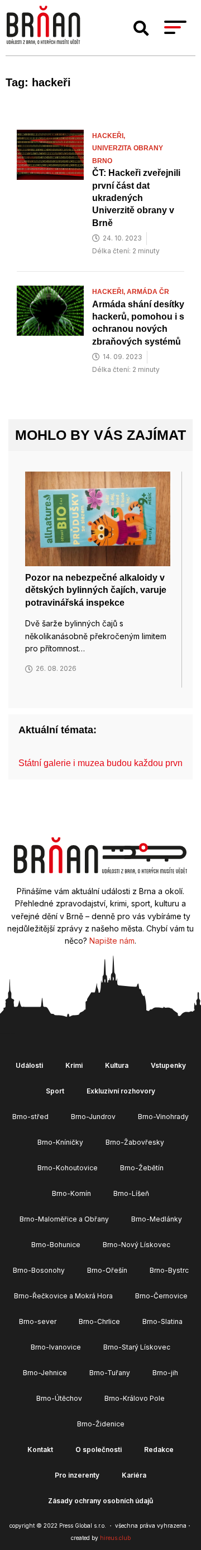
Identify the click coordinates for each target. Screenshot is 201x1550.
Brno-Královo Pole (134, 1398)
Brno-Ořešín (107, 1270)
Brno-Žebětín (142, 1168)
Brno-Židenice (101, 1424)
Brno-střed (30, 1116)
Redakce (159, 1449)
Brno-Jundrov (93, 1116)
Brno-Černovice (161, 1296)
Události (29, 1065)
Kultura (116, 1065)
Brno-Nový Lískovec (136, 1244)
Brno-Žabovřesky (135, 1142)
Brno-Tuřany (109, 1372)
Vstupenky (168, 1065)
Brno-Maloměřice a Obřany (64, 1219)
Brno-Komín (71, 1193)
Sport (55, 1091)
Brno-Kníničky (60, 1142)
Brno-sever (37, 1321)
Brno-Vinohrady (163, 1116)
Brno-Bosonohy (39, 1270)
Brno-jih (165, 1372)
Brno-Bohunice (55, 1244)
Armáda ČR (148, 292)
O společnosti (98, 1449)
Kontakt (40, 1449)
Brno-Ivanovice (56, 1347)
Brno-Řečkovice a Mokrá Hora (63, 1296)
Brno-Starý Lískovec (136, 1347)
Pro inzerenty (77, 1475)
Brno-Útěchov (59, 1398)
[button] (141, 28)
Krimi (74, 1065)
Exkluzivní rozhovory (121, 1091)
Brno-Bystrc (169, 1270)
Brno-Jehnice (45, 1372)
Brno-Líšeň (131, 1193)
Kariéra (134, 1475)
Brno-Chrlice (99, 1321)
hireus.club (115, 1537)
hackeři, (109, 136)
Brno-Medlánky (156, 1219)
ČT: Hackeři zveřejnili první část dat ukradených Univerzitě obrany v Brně (136, 198)
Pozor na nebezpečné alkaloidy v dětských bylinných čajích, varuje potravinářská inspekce (95, 590)
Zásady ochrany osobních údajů (100, 1501)
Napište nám (112, 940)
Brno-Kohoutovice (67, 1168)
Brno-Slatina (162, 1321)
